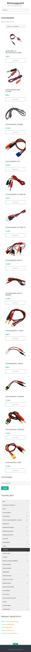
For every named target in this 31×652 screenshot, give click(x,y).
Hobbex (3, 630)
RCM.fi (3, 627)
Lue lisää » (15, 60)
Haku (5, 488)
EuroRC (3, 624)
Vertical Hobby (5, 621)
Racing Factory (5, 633)
